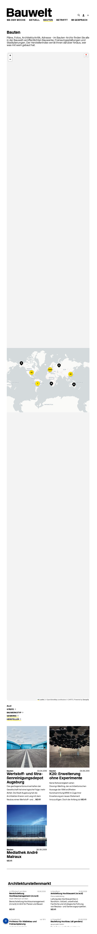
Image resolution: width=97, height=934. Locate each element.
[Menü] (87, 15)
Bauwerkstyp (14, 713)
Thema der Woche (14, 20)
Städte (10, 709)
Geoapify (86, 699)
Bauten (48, 20)
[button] (22, 363)
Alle (9, 706)
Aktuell (34, 20)
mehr (38, 800)
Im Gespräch (79, 20)
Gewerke (12, 716)
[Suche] (78, 15)
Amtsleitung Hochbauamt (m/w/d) (67, 894)
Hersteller (13, 719)
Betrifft (62, 20)
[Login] (83, 15)
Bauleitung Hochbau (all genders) (67, 922)
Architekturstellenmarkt (29, 884)
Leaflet (41, 699)
